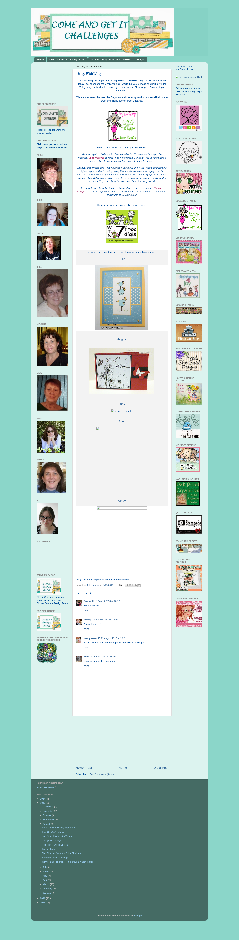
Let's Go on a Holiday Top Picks (58, 828)
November (48, 811)
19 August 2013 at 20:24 (113, 638)
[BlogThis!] (129, 585)
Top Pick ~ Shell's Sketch (55, 845)
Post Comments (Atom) (102, 774)
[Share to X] (132, 585)
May (45, 876)
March (46, 884)
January (47, 893)
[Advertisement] (122, 741)
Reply (86, 610)
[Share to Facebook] (136, 585)
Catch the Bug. (129, 195)
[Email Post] (120, 585)
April (45, 880)
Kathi (86, 656)
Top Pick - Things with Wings (57, 836)
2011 (43, 902)
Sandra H (89, 601)
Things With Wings (51, 840)
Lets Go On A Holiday (53, 832)
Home (40, 59)
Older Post (160, 767)
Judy (122, 404)
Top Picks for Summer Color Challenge (62, 853)
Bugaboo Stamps (121, 168)
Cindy (122, 500)
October (47, 815)
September (49, 819)
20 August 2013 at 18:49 (103, 656)
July (45, 867)
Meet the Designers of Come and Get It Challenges (118, 59)
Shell (122, 421)
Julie (122, 259)
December (48, 807)
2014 (43, 799)
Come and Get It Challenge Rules (67, 59)
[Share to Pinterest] (139, 585)
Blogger (138, 915)
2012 (43, 898)
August (47, 824)
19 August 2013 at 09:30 (105, 620)
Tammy (87, 620)
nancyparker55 (92, 638)
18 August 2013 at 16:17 (107, 601)
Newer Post (84, 767)
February (48, 888)
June (45, 871)
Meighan (122, 339)
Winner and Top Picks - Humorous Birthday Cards (67, 862)
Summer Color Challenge (55, 857)
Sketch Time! (48, 849)
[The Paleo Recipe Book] (189, 77)
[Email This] (126, 585)
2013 (43, 803)
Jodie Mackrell (96, 157)
